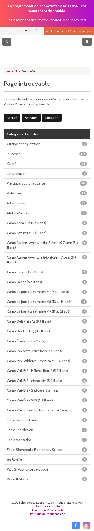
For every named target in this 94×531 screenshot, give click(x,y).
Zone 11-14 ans (46, 479)
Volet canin (46, 193)
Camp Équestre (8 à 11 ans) (46, 341)
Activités (31, 118)
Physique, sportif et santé (46, 183)
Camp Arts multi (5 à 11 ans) (46, 233)
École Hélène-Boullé (46, 420)
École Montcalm (46, 440)
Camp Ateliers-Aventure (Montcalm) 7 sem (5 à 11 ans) (46, 259)
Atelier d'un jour (46, 213)
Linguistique (46, 173)
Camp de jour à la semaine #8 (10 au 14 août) (46, 301)
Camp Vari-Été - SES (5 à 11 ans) (46, 400)
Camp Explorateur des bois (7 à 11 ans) (46, 351)
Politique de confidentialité (47, 514)
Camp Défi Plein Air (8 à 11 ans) (46, 321)
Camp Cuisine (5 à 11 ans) (46, 272)
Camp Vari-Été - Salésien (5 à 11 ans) (46, 390)
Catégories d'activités (23, 134)
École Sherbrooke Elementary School (46, 449)
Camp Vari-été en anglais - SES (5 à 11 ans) (46, 410)
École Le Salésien (46, 430)
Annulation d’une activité (48, 510)
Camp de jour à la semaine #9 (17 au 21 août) (46, 311)
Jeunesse (46, 154)
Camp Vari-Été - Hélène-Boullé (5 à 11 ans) (46, 371)
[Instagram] (86, 525)
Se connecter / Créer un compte (70, 31)
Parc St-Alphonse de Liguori (46, 469)
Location (52, 118)
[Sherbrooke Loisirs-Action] (47, 49)
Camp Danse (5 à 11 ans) (46, 282)
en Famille (46, 459)
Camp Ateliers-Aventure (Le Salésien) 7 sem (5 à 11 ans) (46, 245)
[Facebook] (76, 525)
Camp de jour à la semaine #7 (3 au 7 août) (46, 292)
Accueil (12, 71)
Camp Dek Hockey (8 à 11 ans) (46, 331)
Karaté (46, 164)
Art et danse (46, 203)
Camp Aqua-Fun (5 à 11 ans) (46, 223)
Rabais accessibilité (48, 506)
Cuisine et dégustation (46, 144)
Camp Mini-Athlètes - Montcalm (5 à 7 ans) (46, 361)
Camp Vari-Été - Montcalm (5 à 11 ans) (46, 380)
